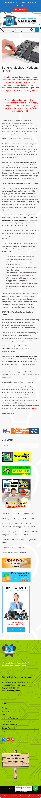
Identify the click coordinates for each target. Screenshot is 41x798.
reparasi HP (6, 348)
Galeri (4, 731)
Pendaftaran (6, 721)
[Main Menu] (37, 30)
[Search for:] (20, 445)
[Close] (39, 795)
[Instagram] (12, 739)
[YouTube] (8, 739)
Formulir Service (14, 361)
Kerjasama (5, 711)
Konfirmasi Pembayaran (10, 718)
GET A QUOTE (20, 10)
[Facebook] (3, 739)
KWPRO (24, 791)
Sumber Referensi (8, 728)
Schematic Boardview (10, 725)
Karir (3, 715)
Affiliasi (4, 708)
